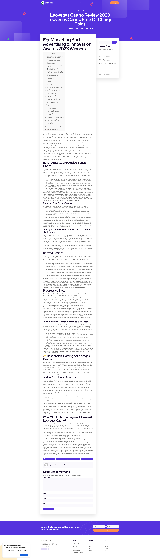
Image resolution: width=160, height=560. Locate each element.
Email (44, 498)
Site (44, 503)
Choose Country (50, 86)
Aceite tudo (24, 554)
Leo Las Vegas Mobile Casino (53, 90)
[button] (49, 459)
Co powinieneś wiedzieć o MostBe (106, 73)
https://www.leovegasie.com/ (72, 349)
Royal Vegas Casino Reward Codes (55, 56)
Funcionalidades (96, 3)
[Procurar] (114, 42)
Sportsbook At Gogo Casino (53, 95)
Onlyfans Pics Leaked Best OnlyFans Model (107, 55)
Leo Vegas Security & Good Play (54, 71)
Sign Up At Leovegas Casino (55, 129)
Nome (45, 493)
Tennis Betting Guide (51, 125)
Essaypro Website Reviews (53, 116)
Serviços (82, 3)
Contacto (105, 3)
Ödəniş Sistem (101, 59)
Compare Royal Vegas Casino (54, 57)
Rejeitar (16, 554)
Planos (88, 3)
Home (76, 3)
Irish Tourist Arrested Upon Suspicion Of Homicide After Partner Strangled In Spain (55, 77)
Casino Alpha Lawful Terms (53, 120)
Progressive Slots (51, 63)
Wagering (49, 96)
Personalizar (8, 554)
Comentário (46, 477)
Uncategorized (80, 10)
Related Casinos (50, 62)
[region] (16, 550)
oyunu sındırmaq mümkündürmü (105, 68)
